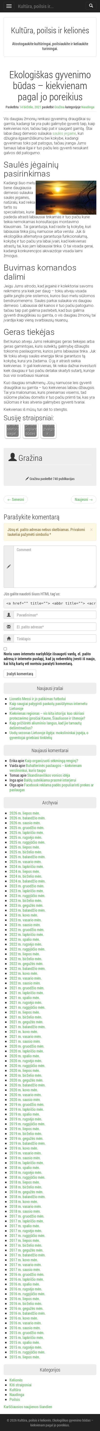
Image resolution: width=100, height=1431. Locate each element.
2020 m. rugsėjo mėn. (25, 1060)
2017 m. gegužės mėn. (26, 1250)
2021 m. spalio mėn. (24, 997)
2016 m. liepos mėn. (24, 1298)
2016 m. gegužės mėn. (26, 1308)
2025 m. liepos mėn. (24, 847)
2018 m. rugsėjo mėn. (25, 1172)
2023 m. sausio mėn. (25, 924)
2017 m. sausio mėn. (25, 1269)
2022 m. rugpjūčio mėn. (27, 948)
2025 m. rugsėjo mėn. (25, 837)
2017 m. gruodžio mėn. (26, 1216)
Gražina (59, 107)
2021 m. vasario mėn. (25, 1036)
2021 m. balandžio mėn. (27, 1026)
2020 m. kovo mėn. (23, 1089)
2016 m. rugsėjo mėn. (25, 1288)
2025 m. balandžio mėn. (27, 856)
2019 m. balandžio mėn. (27, 1143)
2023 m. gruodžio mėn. (26, 885)
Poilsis (14, 1399)
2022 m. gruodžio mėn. (26, 929)
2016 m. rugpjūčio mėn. (27, 1293)
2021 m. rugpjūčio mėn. (27, 1007)
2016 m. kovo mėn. (23, 1318)
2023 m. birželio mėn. (25, 900)
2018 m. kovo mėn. (23, 1201)
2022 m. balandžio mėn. (27, 968)
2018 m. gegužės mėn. (26, 1191)
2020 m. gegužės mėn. (26, 1080)
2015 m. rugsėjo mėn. (25, 1347)
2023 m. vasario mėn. (25, 919)
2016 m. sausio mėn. (25, 1327)
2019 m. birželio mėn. (25, 1133)
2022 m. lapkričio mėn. (26, 934)
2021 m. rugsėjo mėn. (25, 1002)
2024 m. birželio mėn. (25, 876)
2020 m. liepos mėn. (24, 1070)
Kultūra (15, 1389)
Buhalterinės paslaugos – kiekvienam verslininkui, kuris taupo (45, 768)
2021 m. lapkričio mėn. (26, 992)
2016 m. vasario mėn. (25, 1322)
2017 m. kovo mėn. (23, 1259)
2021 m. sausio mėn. (25, 1041)
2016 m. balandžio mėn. (27, 1313)
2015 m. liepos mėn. (24, 1356)
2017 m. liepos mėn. (24, 1240)
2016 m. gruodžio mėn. (26, 1274)
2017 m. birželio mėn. (25, 1245)
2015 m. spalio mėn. (24, 1342)
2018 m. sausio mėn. (25, 1211)
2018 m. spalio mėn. (24, 1167)
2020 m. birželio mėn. (25, 1075)
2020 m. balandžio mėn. (27, 1084)
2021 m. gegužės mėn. (26, 1021)
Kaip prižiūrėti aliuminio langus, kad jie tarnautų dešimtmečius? (45, 725)
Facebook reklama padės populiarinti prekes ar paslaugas (51, 787)
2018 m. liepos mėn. (24, 1182)
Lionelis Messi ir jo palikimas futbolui (37, 698)
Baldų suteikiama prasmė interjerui (50, 780)
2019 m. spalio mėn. (24, 1114)
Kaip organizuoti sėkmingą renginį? (51, 760)
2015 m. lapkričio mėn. (26, 1337)
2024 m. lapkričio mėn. (26, 866)
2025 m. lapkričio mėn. (26, 832)
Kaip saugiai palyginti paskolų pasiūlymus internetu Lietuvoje (48, 706)
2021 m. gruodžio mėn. (26, 987)
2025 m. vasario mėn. (25, 861)
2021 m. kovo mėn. (23, 1031)
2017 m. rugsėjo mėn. (25, 1230)
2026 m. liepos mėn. (24, 813)
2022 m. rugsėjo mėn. (25, 944)
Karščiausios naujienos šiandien (28, 1406)
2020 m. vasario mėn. (25, 1094)
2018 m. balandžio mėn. (27, 1196)
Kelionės (16, 1379)
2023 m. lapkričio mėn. (26, 890)
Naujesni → (84, 499)
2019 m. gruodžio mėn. (26, 1104)
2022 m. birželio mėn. (25, 958)
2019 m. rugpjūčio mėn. (27, 1123)
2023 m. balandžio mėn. (27, 910)
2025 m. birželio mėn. (25, 851)
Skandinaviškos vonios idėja (48, 775)
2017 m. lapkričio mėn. (26, 1220)
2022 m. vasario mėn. (25, 978)
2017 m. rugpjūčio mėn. (27, 1235)
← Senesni (15, 499)
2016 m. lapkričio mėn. (26, 1279)
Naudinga (87, 107)
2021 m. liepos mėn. (24, 1012)
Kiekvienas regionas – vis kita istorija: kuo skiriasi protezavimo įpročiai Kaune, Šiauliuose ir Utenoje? (47, 716)
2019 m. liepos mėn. (24, 1128)
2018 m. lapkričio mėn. (26, 1162)
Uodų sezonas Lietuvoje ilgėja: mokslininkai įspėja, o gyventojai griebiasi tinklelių (48, 735)
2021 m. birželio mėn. (25, 1016)
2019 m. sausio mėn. (25, 1157)
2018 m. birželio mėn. (25, 1186)
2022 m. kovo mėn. (23, 973)
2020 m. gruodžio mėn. (26, 1046)
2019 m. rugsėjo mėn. (25, 1118)
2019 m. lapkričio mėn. (26, 1109)
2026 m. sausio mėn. (25, 822)
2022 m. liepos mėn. (24, 953)
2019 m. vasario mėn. (25, 1152)
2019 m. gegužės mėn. (26, 1138)
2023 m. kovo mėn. (23, 915)
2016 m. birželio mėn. (25, 1303)
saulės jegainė (64, 133)
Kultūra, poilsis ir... (36, 6)
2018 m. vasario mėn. (25, 1206)
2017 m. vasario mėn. (25, 1264)
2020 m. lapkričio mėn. (26, 1050)
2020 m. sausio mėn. (25, 1099)
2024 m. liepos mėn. (24, 871)
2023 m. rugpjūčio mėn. (27, 895)
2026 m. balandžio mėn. (27, 817)
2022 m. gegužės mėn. (26, 963)
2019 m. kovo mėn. (23, 1148)
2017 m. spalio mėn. (24, 1225)
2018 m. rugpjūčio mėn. (27, 1177)
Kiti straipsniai (20, 1384)
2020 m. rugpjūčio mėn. (27, 1065)
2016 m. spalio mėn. (24, 1284)
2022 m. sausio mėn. (25, 982)
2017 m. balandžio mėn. (27, 1254)
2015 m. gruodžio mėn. (26, 1332)
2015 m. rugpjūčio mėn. (27, 1352)
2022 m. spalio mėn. (24, 939)
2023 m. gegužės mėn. (26, 905)
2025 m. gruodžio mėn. (26, 827)
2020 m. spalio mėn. (24, 1055)
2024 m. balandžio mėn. (27, 881)
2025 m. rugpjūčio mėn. (27, 842)
